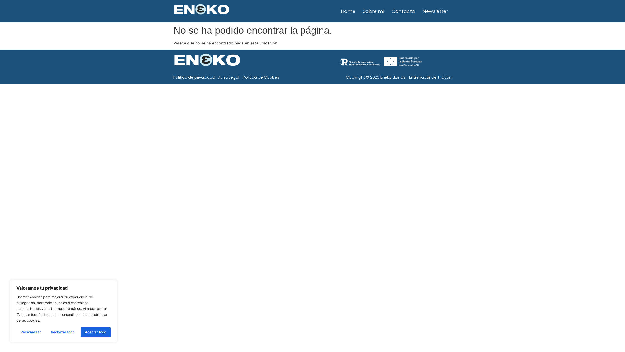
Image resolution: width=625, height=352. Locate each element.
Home (348, 11)
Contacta (403, 11)
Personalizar (31, 332)
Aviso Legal (228, 77)
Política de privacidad (194, 77)
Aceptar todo (95, 332)
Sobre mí (373, 11)
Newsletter (435, 11)
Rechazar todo (62, 332)
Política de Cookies (261, 77)
